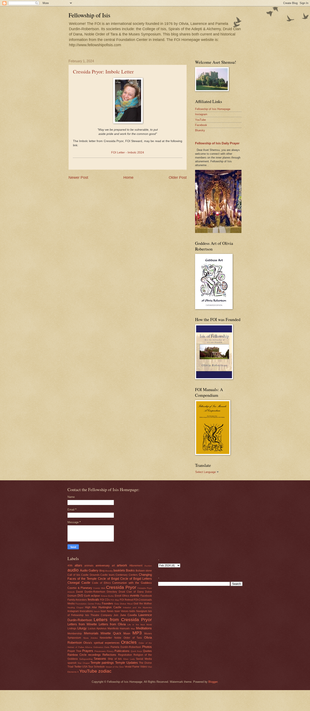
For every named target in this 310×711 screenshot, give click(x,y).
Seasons (100, 658)
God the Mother (142, 603)
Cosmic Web (99, 588)
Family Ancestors (77, 600)
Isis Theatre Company (98, 615)
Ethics (125, 596)
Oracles (129, 642)
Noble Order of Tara (128, 638)
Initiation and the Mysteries (137, 607)
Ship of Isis (115, 659)
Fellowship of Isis (89, 15)
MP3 (137, 632)
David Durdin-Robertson (90, 591)
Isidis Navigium (138, 611)
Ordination (98, 647)
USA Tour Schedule (93, 666)
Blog (102, 570)
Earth (87, 596)
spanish (72, 663)
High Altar (91, 607)
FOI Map (115, 600)
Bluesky (200, 130)
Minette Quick (111, 633)
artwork (122, 565)
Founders (107, 603)
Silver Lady (129, 659)
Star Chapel (84, 663)
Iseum (97, 611)
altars (78, 565)
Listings (71, 628)
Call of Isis (73, 575)
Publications (122, 651)
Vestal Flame (132, 666)
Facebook (201, 125)
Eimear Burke (107, 596)
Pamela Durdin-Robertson (126, 647)
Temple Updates (126, 662)
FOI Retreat (126, 600)
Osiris (106, 647)
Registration (125, 655)
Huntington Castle (109, 607)
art (113, 565)
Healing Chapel (75, 607)
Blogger (212, 681)
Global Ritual (126, 604)
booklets (119, 570)
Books (130, 570)
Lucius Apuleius (97, 628)
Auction (148, 566)
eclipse (95, 595)
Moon (126, 633)
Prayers (87, 651)
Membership (74, 633)
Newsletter (106, 638)
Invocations (86, 611)
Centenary (122, 575)
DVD (80, 595)
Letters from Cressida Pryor (123, 619)
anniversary (103, 565)
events (134, 595)
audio (73, 569)
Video (143, 666)
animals (88, 565)
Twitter (78, 666)
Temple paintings (102, 662)
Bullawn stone (144, 570)
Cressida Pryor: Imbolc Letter (103, 71)
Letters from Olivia (112, 624)
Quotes (147, 651)
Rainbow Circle (76, 654)
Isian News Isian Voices (114, 611)
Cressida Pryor (121, 587)
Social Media (144, 659)
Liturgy (82, 628)
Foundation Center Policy (88, 604)
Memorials (91, 633)
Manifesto (113, 628)
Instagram (201, 114)
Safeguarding (86, 659)
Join (115, 615)
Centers (133, 575)
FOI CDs (105, 600)
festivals (93, 599)
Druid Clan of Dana (131, 591)
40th (70, 565)
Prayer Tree (74, 651)
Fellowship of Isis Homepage (212, 109)
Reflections (109, 654)
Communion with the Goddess (132, 582)
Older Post (178, 177)
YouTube (200, 119)
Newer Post (78, 177)
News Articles (90, 638)
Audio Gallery (89, 570)
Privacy (110, 651)
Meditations (144, 628)
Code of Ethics (101, 583)
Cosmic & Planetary (79, 587)
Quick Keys (136, 651)
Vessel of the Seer (115, 667)
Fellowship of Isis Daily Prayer (217, 143)
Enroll (118, 596)
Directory (112, 591)
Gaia (116, 604)
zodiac (105, 671)
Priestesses (100, 651)
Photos (147, 647)
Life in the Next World (139, 624)
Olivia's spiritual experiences (101, 642)
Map (133, 628)
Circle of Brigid (108, 578)
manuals (125, 628)
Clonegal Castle (78, 582)
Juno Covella (128, 615)
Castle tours (107, 575)
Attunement (135, 565)
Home (128, 177)
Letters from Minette (82, 624)
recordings (94, 654)
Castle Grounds (90, 575)
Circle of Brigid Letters (136, 578)
